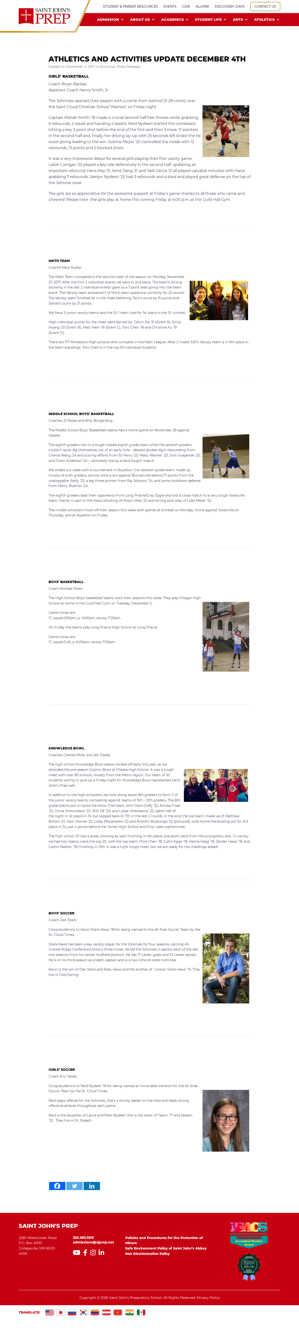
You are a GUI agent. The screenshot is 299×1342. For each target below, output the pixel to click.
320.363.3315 (83, 1238)
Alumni (202, 6)
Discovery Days (230, 6)
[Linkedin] (92, 1186)
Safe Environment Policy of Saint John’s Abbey (166, 1248)
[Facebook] (57, 1186)
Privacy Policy (208, 1298)
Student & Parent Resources (130, 6)
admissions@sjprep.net (93, 1242)
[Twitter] (74, 1186)
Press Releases (129, 67)
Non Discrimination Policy (147, 1254)
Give (186, 6)
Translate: (29, 1312)
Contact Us (265, 6)
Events (170, 6)
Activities (107, 67)
